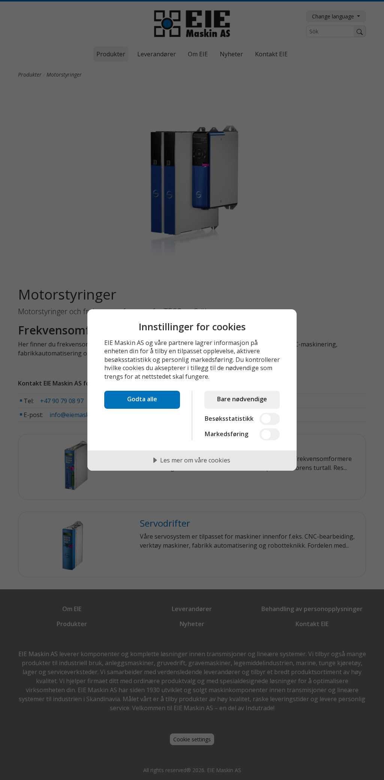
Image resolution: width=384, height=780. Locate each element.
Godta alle (142, 399)
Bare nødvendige (242, 399)
